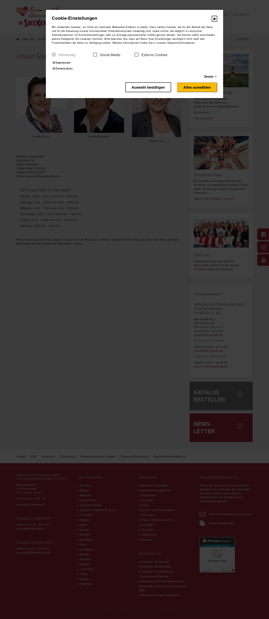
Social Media (110, 55)
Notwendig (67, 55)
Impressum (62, 62)
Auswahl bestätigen (148, 87)
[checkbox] (54, 55)
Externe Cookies (154, 55)
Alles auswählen (197, 87)
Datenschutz (64, 68)
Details (208, 76)
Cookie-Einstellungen (74, 18)
